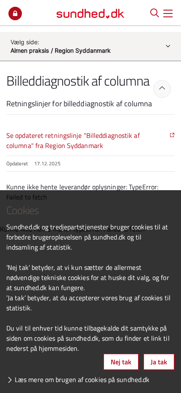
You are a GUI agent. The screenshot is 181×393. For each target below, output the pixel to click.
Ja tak (159, 362)
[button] (168, 12)
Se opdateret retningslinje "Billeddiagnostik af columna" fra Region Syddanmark (73, 140)
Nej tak (121, 362)
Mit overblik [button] (15, 13)
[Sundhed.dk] (90, 13)
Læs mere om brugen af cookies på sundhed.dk (82, 379)
